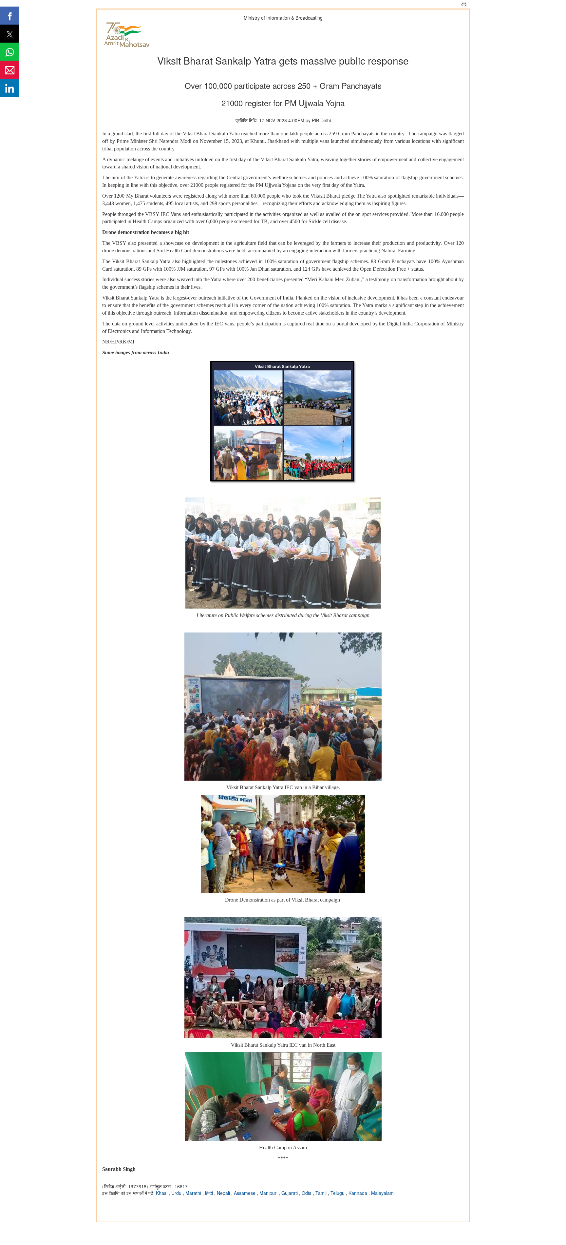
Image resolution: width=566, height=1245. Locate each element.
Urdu (177, 1193)
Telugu (338, 1193)
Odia (307, 1193)
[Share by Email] (9, 70)
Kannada (358, 1193)
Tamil (321, 1193)
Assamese (245, 1193)
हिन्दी (209, 1193)
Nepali (224, 1193)
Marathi (193, 1193)
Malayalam (382, 1193)
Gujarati (290, 1193)
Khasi (162, 1193)
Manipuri (269, 1193)
